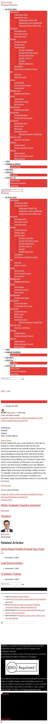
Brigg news (18, 129)
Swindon (13, 142)
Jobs (7, 161)
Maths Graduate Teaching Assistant (21, 505)
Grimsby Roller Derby (26, 56)
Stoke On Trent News (22, 140)
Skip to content (6, 2)
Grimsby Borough (20, 42)
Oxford (12, 96)
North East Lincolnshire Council (25, 69)
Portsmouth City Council (23, 118)
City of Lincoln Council (22, 85)
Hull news (17, 75)
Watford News (19, 153)
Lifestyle (9, 172)
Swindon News (19, 145)
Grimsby (13, 39)
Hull (11, 72)
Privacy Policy (15, 180)
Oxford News (19, 99)
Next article (5, 511)
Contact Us (10, 178)
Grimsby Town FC (25, 58)
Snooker (22, 61)
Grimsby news (19, 45)
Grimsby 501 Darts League (28, 53)
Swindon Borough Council (23, 148)
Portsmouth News (21, 115)
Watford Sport (19, 159)
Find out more (6, 440)
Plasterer (6, 516)
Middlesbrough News (22, 94)
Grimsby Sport (19, 47)
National (9, 170)
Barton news (19, 126)
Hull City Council (20, 77)
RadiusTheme (6, 719)
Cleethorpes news (21, 15)
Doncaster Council (21, 34)
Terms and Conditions (18, 183)
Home (3, 391)
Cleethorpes (14, 12)
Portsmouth (14, 113)
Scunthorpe (14, 121)
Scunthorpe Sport (20, 132)
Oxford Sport (19, 104)
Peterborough (15, 107)
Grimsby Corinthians (26, 50)
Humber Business (13, 164)
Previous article (6, 500)
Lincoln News (19, 83)
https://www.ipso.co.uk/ (32, 689)
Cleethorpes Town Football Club (30, 23)
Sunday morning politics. (20, 597)
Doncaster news (20, 31)
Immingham (18, 66)
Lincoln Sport (19, 88)
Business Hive (15, 167)
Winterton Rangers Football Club (30, 134)
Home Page (14, 186)
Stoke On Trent (15, 137)
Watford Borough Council (23, 156)
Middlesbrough (15, 91)
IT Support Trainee (11, 573)
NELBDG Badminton (26, 64)
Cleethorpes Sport (21, 18)
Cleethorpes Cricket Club (28, 20)
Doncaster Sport (20, 37)
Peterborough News (21, 110)
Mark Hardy (5, 534)
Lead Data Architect (12, 563)
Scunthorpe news (20, 123)
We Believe (14, 175)
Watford (13, 151)
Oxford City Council (21, 102)
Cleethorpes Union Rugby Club (30, 26)
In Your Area (11, 9)
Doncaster (13, 28)
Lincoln (12, 80)
